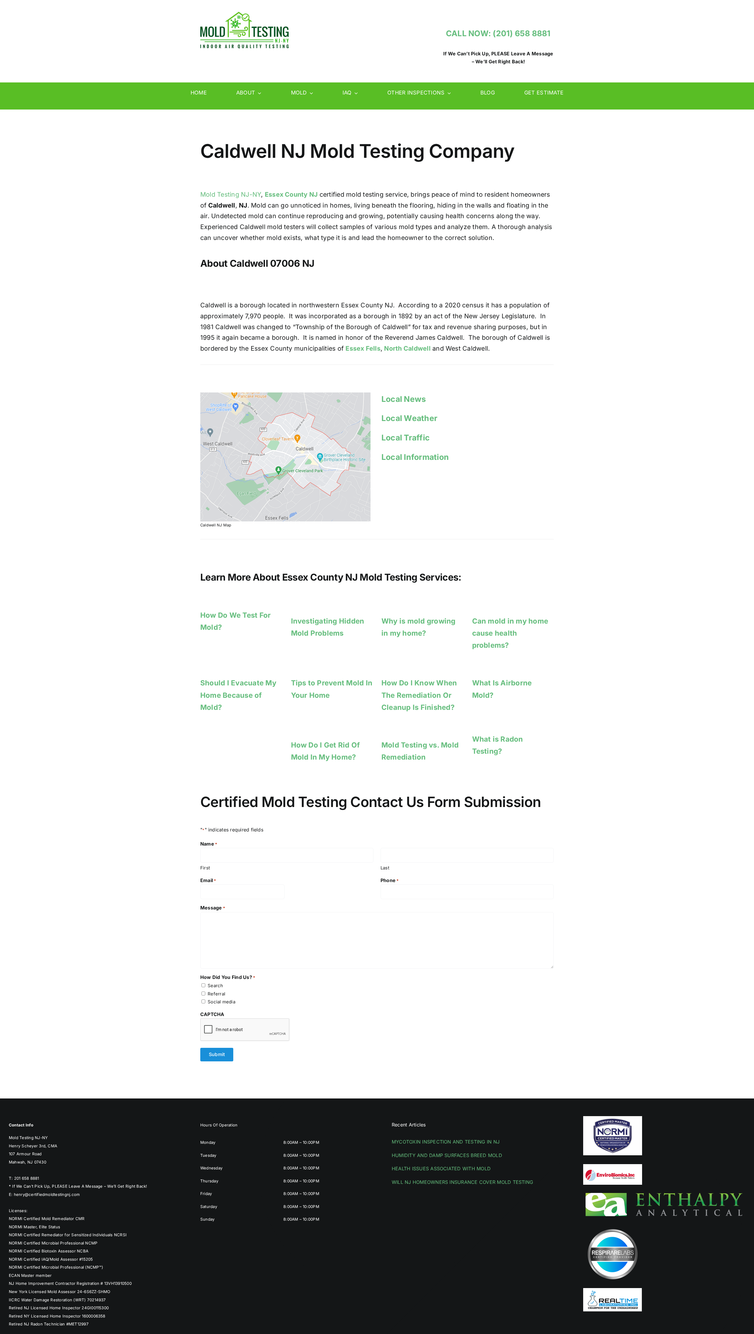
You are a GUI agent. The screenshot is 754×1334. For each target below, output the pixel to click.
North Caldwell (407, 348)
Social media (221, 1002)
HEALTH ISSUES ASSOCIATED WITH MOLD (441, 1168)
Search (215, 985)
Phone (390, 880)
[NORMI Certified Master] (612, 1118)
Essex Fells (363, 348)
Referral (216, 994)
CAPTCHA (212, 1014)
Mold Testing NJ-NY (230, 194)
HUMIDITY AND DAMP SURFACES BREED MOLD (447, 1155)
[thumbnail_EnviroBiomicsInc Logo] (612, 1166)
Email (208, 880)
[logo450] (244, 14)
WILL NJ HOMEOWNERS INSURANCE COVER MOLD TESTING (462, 1182)
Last (385, 868)
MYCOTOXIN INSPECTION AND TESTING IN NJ (446, 1142)
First (205, 868)
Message (212, 908)
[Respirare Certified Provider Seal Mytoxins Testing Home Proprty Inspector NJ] (612, 1227)
